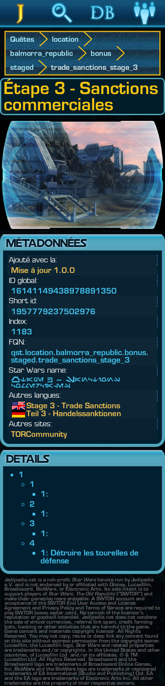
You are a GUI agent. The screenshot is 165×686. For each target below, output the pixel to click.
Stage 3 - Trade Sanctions (33, 406)
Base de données (103, 25)
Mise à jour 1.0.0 (43, 270)
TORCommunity (39, 434)
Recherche (62, 25)
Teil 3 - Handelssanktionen (33, 413)
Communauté (144, 25)
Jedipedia (20, 25)
